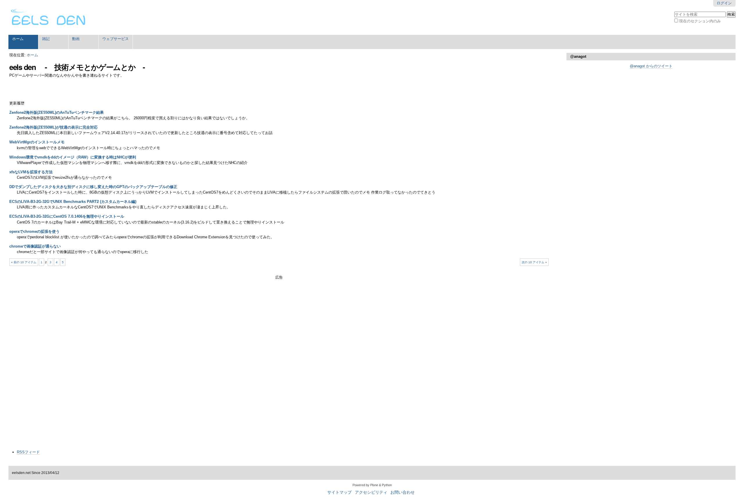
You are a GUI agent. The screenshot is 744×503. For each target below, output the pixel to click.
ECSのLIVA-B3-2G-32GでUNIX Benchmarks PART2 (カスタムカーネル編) (72, 201)
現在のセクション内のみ (700, 21)
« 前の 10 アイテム (23, 262)
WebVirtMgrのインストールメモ (37, 142)
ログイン (724, 3)
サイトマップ (339, 492)
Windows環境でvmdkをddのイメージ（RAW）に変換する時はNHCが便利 (72, 157)
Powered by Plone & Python (372, 485)
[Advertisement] (279, 289)
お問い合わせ (402, 492)
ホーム (18, 39)
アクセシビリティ (371, 492)
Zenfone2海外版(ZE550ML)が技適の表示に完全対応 (53, 127)
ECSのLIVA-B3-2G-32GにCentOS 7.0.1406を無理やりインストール (66, 216)
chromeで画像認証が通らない (35, 246)
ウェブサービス (115, 39)
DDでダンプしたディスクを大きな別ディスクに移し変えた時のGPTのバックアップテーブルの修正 (93, 187)
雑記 (46, 39)
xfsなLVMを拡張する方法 (31, 172)
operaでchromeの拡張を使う (34, 231)
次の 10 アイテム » (534, 262)
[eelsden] (48, 17)
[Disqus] (279, 371)
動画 (76, 39)
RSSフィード (28, 452)
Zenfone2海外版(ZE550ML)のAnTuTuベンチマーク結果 (56, 112)
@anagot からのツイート (651, 66)
